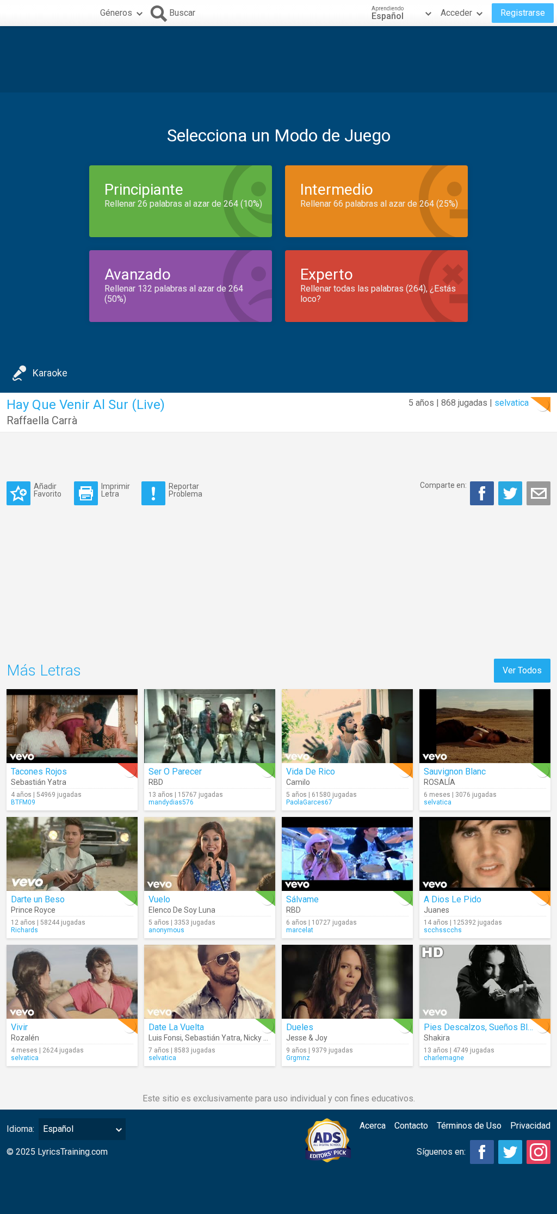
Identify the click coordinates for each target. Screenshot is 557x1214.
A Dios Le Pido (452, 899)
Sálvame (302, 899)
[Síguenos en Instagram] (538, 1152)
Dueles (299, 1027)
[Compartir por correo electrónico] (538, 493)
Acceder (456, 13)
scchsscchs (443, 930)
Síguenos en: (441, 1152)
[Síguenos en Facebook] (482, 1152)
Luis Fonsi (165, 1037)
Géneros (116, 13)
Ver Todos (522, 670)
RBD (155, 782)
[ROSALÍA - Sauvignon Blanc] (484, 726)
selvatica (511, 403)
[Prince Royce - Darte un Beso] (72, 854)
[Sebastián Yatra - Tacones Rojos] (72, 726)
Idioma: (20, 1129)
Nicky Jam (261, 1037)
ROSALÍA (439, 782)
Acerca (373, 1125)
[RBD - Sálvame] (347, 854)
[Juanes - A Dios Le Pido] (484, 854)
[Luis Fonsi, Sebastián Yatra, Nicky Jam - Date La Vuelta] (209, 982)
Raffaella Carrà (42, 420)
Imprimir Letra (115, 490)
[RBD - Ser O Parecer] (209, 726)
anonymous (166, 930)
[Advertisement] (278, 59)
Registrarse (522, 13)
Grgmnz (298, 1058)
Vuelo (159, 899)
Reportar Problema (185, 490)
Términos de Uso (469, 1125)
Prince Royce (33, 910)
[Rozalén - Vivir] (72, 982)
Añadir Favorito (47, 490)
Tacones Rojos (39, 771)
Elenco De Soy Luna (181, 910)
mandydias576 (171, 802)
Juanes (436, 910)
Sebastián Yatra (38, 782)
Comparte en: (443, 485)
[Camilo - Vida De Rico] (347, 726)
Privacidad (530, 1125)
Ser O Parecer (175, 771)
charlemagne (444, 1058)
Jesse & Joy (306, 1037)
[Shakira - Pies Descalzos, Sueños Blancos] (484, 982)
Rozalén (25, 1037)
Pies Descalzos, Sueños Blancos (487, 1027)
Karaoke (50, 373)
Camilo (298, 782)
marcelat (299, 930)
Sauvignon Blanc (455, 771)
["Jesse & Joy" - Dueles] (347, 982)
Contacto (411, 1125)
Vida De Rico (310, 771)
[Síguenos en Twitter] (510, 1152)
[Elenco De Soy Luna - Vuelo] (209, 854)
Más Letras (44, 670)
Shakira (437, 1037)
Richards (24, 930)
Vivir (19, 1027)
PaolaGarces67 (309, 802)
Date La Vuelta (176, 1027)
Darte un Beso (38, 899)
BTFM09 (23, 802)
